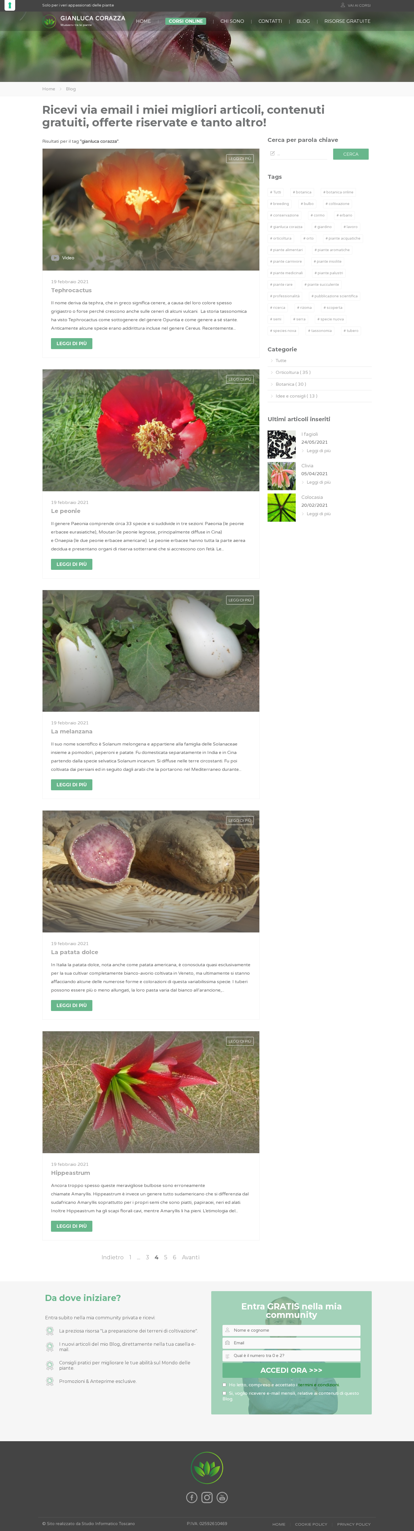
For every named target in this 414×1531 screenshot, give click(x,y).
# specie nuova (330, 319)
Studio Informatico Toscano (108, 1523)
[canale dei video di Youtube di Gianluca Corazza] (222, 1502)
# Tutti (275, 192)
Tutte (281, 360)
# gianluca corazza (286, 227)
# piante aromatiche (332, 250)
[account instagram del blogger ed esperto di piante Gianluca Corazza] (208, 1502)
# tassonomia (320, 331)
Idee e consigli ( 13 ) (296, 396)
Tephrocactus (71, 290)
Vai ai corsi (359, 5)
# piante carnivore (286, 261)
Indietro (112, 1257)
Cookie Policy (311, 1524)
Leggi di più (72, 343)
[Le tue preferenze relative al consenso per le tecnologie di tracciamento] (10, 5)
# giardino (323, 227)
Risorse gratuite (347, 21)
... (138, 1257)
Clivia (307, 466)
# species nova (283, 331)
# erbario (344, 215)
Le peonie (66, 511)
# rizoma (304, 307)
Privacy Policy (354, 1524)
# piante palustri (329, 273)
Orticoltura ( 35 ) (293, 372)
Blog (303, 21)
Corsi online (186, 21)
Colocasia (312, 497)
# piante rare (281, 284)
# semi (275, 319)
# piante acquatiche (343, 238)
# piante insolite (328, 261)
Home (143, 21)
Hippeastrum (70, 1173)
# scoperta (333, 307)
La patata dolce (74, 952)
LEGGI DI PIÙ (240, 158)
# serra (299, 319)
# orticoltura (280, 238)
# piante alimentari (286, 250)
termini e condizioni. (319, 1385)
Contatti (270, 21)
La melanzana (72, 731)
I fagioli (309, 434)
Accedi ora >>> (291, 1370)
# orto (308, 238)
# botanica (302, 192)
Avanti (191, 1257)
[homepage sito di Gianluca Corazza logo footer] (207, 1483)
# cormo (318, 215)
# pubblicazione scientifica (334, 296)
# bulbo (307, 204)
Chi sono (232, 21)
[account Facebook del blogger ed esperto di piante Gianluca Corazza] (192, 1502)
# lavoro (351, 227)
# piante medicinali (286, 273)
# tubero (351, 331)
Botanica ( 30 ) (291, 384)
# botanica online (338, 192)
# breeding (279, 204)
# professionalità (285, 296)
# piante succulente (321, 284)
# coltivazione (338, 204)
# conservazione (284, 215)
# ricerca (277, 307)
